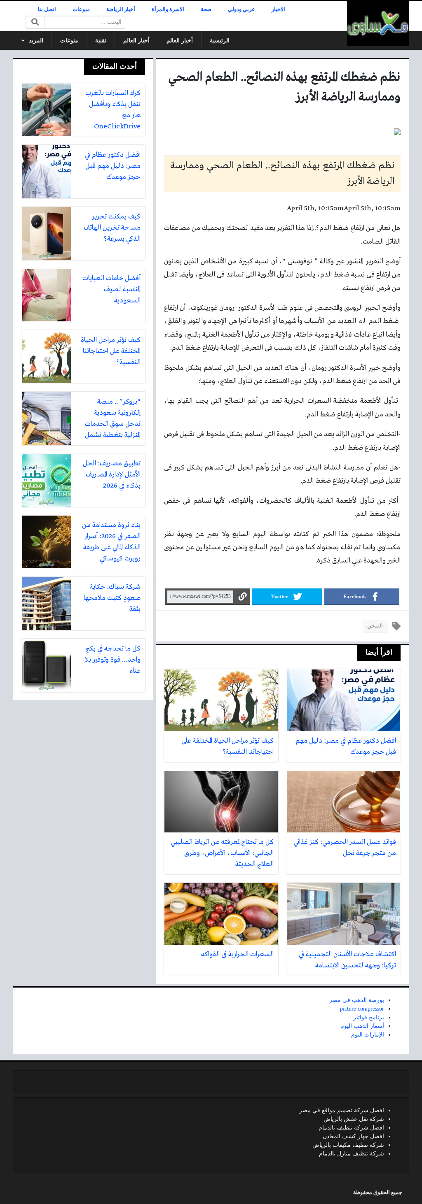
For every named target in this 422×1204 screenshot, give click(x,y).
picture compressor (362, 1009)
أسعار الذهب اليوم (362, 1026)
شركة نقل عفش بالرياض (354, 1119)
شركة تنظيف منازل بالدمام (351, 1154)
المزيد (36, 40)
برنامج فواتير (368, 1017)
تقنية (100, 40)
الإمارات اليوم (367, 1035)
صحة (206, 9)
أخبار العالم (179, 40)
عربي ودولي (241, 9)
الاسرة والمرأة (168, 9)
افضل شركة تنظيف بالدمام (351, 1128)
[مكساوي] (378, 23)
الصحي (375, 626)
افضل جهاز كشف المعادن (353, 1136)
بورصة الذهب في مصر (356, 1000)
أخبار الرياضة (120, 9)
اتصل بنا (47, 9)
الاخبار (278, 9)
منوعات (81, 9)
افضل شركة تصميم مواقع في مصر (341, 1110)
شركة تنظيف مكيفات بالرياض (348, 1145)
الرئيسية (220, 40)
